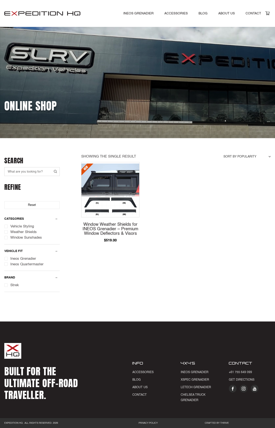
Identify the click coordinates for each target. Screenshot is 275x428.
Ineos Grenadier (194, 372)
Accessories (176, 13)
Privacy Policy (148, 423)
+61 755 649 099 (240, 372)
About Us (226, 13)
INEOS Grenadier (138, 13)
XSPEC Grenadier (195, 379)
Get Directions (241, 379)
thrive (224, 423)
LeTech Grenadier (196, 387)
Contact (253, 13)
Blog (203, 13)
